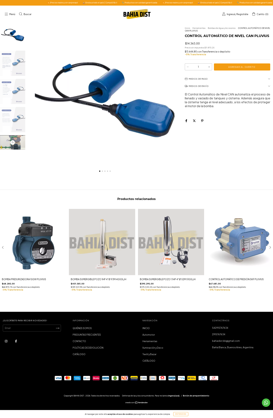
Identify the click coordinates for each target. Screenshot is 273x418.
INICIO (146, 328)
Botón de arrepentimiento (196, 396)
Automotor (148, 334)
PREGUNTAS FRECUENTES (87, 334)
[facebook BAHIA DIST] (16, 341)
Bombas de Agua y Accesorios (221, 28)
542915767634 (220, 327)
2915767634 (218, 334)
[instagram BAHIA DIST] (6, 341)
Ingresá (231, 14)
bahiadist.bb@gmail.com (226, 340)
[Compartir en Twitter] (194, 120)
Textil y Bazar (149, 354)
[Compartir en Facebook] (186, 120)
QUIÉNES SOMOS (82, 328)
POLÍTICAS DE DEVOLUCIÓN (88, 347)
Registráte (242, 14)
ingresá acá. (174, 396)
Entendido (180, 414)
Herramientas (198, 28)
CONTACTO (79, 341)
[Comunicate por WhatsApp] (266, 402)
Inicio (187, 28)
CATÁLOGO (79, 354)
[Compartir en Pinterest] (202, 120)
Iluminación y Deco (152, 347)
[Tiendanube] (136, 403)
